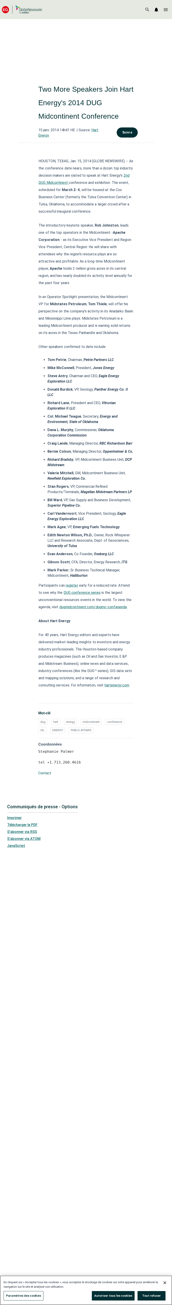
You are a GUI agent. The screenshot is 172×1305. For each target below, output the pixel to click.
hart (55, 722)
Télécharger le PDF (22, 825)
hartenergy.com (117, 685)
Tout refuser (151, 1295)
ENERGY (57, 730)
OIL (42, 730)
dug (42, 722)
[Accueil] (22, 9)
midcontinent (91, 722)
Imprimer (14, 818)
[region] (86, 1290)
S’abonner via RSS (22, 832)
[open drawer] (165, 9)
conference (114, 722)
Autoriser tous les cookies (113, 1295)
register (72, 585)
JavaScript (16, 846)
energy (70, 722)
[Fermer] (165, 1283)
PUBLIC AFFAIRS (81, 730)
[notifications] (156, 9)
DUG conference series (82, 592)
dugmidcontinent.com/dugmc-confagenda (93, 607)
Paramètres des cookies (23, 1295)
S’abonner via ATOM (24, 839)
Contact (44, 773)
